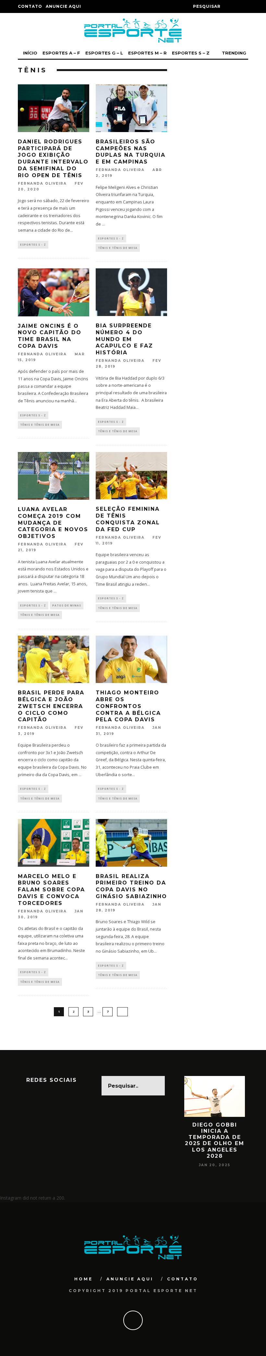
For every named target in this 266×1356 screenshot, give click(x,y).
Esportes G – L (104, 52)
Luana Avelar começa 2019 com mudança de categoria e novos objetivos (53, 522)
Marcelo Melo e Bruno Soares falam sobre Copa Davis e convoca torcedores (51, 889)
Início (30, 52)
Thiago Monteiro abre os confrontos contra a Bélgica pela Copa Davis (128, 706)
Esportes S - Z (33, 244)
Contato (30, 6)
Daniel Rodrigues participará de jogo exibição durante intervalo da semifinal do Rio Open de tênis (53, 158)
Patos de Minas (66, 605)
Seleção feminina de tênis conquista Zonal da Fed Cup (128, 519)
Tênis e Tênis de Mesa (118, 248)
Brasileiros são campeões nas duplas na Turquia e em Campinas (130, 152)
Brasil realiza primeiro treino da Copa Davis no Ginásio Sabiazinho (131, 886)
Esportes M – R (147, 52)
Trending (233, 52)
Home (83, 1279)
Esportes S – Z (191, 52)
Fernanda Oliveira (42, 183)
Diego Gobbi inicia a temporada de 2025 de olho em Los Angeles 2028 (214, 1140)
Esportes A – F (61, 52)
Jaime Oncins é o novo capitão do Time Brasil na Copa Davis (49, 336)
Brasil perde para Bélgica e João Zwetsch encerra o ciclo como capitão (51, 706)
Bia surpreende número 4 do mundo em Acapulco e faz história (124, 339)
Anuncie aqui (63, 6)
